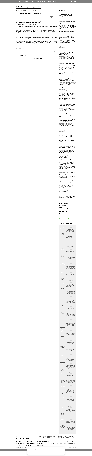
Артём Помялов (62, 246)
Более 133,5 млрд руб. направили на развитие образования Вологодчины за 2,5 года (67, 94)
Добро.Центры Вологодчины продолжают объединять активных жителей (67, 19)
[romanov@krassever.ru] (62, 291)
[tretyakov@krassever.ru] (62, 281)
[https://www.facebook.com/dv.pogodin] (63, 258)
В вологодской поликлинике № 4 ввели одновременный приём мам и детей (67, 33)
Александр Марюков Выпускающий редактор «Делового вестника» (62, 415)
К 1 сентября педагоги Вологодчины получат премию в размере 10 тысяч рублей (67, 98)
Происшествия (60, 436)
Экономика (45, 436)
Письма (74, 437)
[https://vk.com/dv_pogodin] (62, 258)
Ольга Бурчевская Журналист (63, 270)
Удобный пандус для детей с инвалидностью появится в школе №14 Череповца (67, 132)
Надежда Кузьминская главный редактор (62, 427)
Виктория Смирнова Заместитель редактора (62, 381)
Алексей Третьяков (62, 279)
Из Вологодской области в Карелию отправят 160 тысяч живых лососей (67, 68)
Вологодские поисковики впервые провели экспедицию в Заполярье (67, 186)
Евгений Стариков (62, 337)
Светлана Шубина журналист (62, 303)
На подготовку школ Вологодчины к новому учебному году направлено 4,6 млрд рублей (66, 151)
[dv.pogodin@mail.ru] (61, 258)
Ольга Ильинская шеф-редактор (62, 234)
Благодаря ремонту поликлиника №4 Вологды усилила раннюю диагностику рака (66, 90)
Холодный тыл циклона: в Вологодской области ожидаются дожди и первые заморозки (67, 61)
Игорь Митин (62, 402)
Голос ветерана (67, 439)
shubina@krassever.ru (41, 445)
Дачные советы (60, 439)
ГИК (75, 447)
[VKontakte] (36, 60)
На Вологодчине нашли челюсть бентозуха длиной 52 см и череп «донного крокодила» (67, 105)
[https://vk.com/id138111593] (62, 236)
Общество (50, 436)
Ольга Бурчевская (32, 10)
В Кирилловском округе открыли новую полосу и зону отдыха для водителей (67, 72)
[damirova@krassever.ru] (62, 393)
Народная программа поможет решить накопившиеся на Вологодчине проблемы (66, 163)
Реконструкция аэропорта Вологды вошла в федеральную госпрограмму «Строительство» (67, 129)
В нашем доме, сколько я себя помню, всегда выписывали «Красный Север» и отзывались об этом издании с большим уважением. (70, 411)
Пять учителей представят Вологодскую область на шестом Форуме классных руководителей (67, 167)
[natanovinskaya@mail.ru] (61, 328)
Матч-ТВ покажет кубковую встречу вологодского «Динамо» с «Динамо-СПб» (67, 180)
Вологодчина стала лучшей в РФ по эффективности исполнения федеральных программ (66, 79)
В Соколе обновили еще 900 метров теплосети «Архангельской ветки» (67, 116)
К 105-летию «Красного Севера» (46, 437)
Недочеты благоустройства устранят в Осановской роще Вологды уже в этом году (67, 190)
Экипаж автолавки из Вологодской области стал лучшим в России (66, 140)
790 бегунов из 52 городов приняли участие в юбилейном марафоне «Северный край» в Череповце (67, 83)
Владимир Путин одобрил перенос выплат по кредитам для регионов (67, 136)
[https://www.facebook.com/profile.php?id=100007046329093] (63, 236)
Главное (17, 10)
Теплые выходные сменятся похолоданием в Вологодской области (67, 113)
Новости (62, 10)
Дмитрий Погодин (62, 256)
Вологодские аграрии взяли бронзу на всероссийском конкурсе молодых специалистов (67, 75)
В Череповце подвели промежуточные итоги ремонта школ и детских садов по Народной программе (67, 57)
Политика (41, 436)
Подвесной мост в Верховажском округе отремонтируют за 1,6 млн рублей (67, 143)
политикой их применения (33, 453)
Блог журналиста (24, 10)
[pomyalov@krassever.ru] (62, 248)
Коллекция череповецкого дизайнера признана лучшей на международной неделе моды (67, 159)
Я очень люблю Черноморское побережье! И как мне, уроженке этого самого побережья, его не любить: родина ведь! (70, 358)
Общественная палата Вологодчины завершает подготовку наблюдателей (67, 22)
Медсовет (70, 437)
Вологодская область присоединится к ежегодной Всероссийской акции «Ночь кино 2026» (67, 64)
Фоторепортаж (70, 436)
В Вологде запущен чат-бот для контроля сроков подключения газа (67, 37)
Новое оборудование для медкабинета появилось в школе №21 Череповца (67, 197)
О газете (17, 449)
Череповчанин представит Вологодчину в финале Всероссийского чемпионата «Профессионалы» (67, 101)
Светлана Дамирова (62, 391)
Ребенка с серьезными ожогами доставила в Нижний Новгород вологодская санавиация (67, 120)
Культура (55, 436)
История (21, 449)
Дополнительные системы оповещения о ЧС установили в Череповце (67, 45)
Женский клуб (73, 439)
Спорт (65, 436)
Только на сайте (57, 437)
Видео (74, 436)
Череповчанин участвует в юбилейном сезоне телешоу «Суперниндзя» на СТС (67, 53)
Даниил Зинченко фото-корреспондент (62, 370)
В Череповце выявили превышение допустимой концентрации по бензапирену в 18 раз (67, 173)
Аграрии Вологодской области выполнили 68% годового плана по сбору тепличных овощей (67, 41)
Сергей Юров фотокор (62, 313)
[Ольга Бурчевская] (17, 16)
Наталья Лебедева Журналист (63, 326)
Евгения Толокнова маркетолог (63, 361)
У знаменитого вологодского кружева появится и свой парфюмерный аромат (67, 87)
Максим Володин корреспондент (62, 289)
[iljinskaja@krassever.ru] (61, 236)
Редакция (26, 449)
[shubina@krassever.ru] (62, 305)
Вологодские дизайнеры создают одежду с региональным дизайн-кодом (67, 147)
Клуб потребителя (64, 437)
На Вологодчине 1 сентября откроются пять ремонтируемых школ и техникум (67, 109)
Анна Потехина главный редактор (62, 347)
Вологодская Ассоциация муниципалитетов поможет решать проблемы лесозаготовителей (67, 193)
